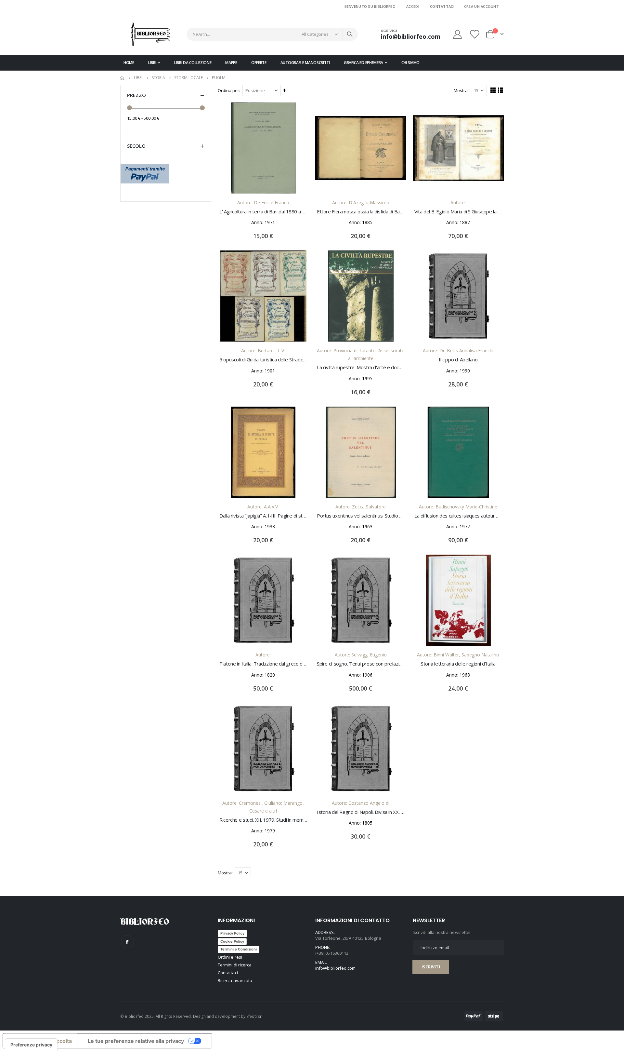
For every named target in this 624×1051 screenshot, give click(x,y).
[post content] (263, 148)
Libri (138, 78)
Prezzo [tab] (136, 95)
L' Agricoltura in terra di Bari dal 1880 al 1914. (263, 211)
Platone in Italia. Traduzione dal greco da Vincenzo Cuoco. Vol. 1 (263, 663)
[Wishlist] (475, 34)
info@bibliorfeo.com (335, 968)
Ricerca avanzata (235, 980)
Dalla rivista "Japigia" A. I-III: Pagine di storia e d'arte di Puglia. (263, 515)
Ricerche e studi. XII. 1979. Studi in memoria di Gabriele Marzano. (263, 819)
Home (122, 78)
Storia (158, 78)
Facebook (127, 941)
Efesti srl (254, 1016)
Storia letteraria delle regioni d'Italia (458, 663)
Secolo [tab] (136, 145)
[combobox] (272, 34)
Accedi (412, 6)
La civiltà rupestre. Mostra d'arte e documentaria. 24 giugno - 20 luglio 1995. (361, 367)
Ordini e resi (230, 957)
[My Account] (457, 34)
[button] (299, 112)
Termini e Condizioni (238, 949)
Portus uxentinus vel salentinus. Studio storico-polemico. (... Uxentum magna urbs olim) (361, 515)
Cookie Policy (232, 941)
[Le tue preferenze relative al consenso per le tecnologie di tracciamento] (31, 1045)
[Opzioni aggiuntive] (145, 173)
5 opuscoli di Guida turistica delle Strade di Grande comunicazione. (263, 359)
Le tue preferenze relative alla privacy (136, 1041)
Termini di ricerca (235, 965)
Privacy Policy (232, 933)
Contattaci (442, 6)
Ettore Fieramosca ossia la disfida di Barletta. (361, 211)
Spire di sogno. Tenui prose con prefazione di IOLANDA (361, 663)
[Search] (349, 34)
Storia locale (188, 78)
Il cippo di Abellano (458, 359)
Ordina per (228, 90)
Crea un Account (481, 6)
